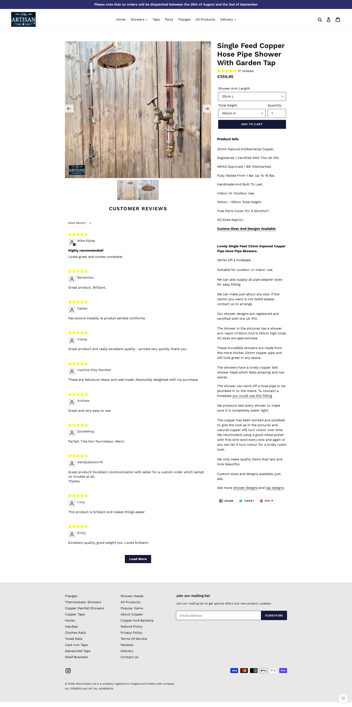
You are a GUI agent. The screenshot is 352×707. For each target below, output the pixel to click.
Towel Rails (73, 639)
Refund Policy (131, 626)
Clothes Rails (75, 633)
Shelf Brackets (76, 657)
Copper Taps (75, 614)
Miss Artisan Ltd (86, 683)
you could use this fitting (252, 396)
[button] (227, 71)
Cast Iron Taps (76, 645)
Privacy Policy (131, 633)
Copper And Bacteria (137, 620)
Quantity (274, 105)
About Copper (132, 614)
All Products (130, 602)
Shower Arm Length (234, 88)
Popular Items (132, 608)
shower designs (245, 488)
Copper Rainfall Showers (84, 608)
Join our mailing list (193, 596)
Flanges (71, 596)
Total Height (227, 105)
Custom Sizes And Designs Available (246, 229)
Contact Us (129, 657)
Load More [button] (138, 559)
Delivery (127, 651)
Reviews (127, 645)
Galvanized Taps (77, 651)
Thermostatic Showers (83, 602)
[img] (78, 234)
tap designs (275, 488)
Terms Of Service (134, 639)
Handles (71, 626)
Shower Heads (132, 596)
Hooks (70, 620)
